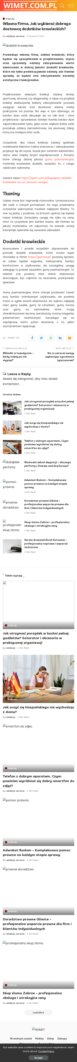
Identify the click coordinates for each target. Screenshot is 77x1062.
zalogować (25, 379)
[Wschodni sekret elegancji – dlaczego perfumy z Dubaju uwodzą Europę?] (12, 467)
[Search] (61, 5)
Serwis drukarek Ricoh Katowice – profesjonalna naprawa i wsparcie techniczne (46, 543)
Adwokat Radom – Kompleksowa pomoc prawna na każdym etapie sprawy (45, 483)
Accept (38, 1057)
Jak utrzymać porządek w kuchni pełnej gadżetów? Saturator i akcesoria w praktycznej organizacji (49, 405)
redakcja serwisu (15, 36)
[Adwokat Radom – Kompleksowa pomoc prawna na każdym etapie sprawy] (12, 486)
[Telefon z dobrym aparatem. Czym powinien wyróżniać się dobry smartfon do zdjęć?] (12, 447)
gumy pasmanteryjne (59, 159)
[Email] (69, 338)
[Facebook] (32, 338)
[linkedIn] (60, 338)
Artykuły (10, 19)
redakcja (10, 648)
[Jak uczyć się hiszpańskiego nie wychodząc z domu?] (12, 427)
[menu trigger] (69, 5)
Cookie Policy (46, 1051)
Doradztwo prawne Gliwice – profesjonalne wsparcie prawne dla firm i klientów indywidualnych (46, 504)
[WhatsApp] (51, 338)
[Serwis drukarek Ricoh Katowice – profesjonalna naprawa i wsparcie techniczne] (12, 546)
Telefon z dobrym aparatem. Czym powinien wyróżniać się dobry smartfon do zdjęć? (46, 444)
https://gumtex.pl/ (39, 257)
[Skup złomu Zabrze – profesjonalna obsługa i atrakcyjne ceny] (12, 527)
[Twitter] (41, 338)
